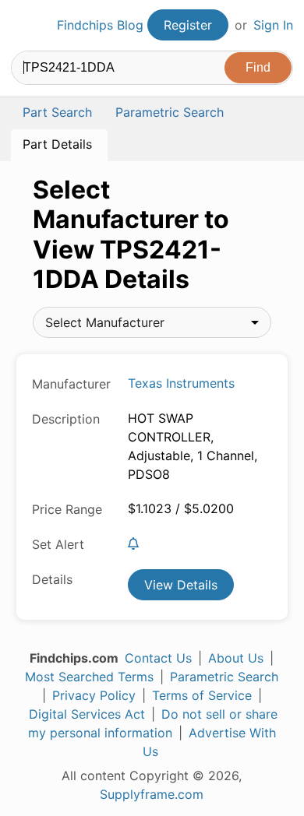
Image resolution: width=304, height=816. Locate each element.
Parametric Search (224, 676)
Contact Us (158, 658)
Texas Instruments (181, 383)
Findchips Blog (100, 25)
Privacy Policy (94, 695)
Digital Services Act (87, 714)
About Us (235, 658)
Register (188, 25)
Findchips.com (24, 25)
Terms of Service (202, 695)
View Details (180, 585)
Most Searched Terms (89, 676)
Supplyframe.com (151, 794)
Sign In (273, 25)
